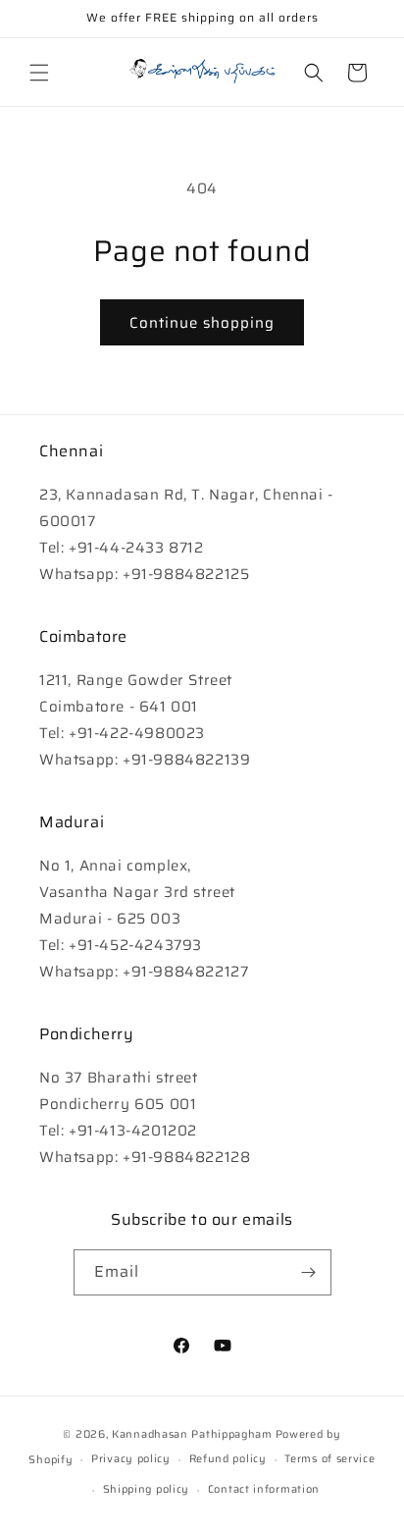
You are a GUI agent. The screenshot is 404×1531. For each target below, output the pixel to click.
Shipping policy (146, 1489)
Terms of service (329, 1459)
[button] (39, 72)
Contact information (264, 1489)
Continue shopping (202, 323)
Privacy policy (131, 1459)
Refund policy (228, 1459)
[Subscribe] (308, 1272)
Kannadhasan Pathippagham (192, 1434)
